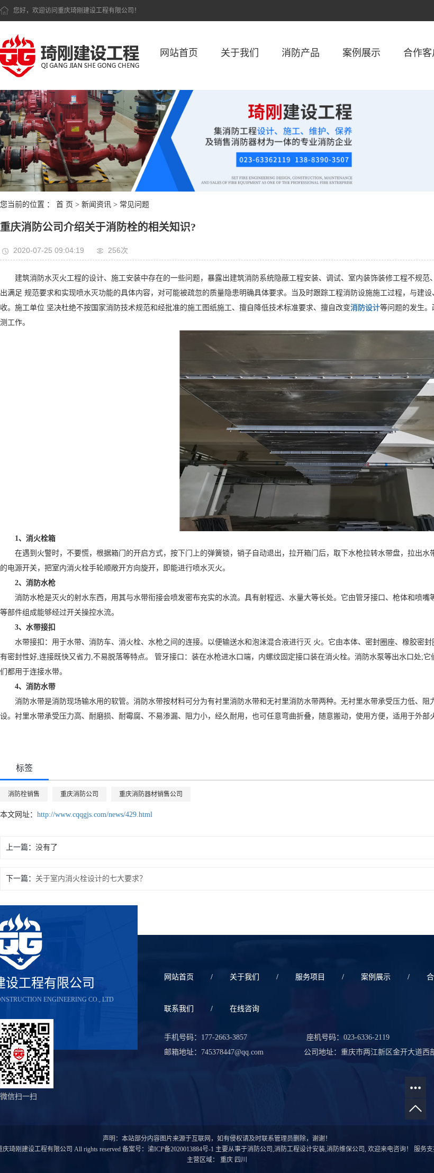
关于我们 (240, 53)
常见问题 (134, 204)
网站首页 (179, 53)
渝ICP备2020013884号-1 (181, 1149)
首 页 (64, 204)
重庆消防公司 (79, 794)
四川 (240, 1159)
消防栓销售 (24, 794)
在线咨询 (244, 1009)
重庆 (226, 1159)
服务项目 (310, 977)
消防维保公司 (346, 1149)
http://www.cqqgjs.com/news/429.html (94, 815)
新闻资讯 (96, 204)
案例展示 (361, 53)
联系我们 (179, 1009)
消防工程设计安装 (299, 1149)
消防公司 (260, 1149)
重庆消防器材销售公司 (151, 794)
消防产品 (301, 53)
